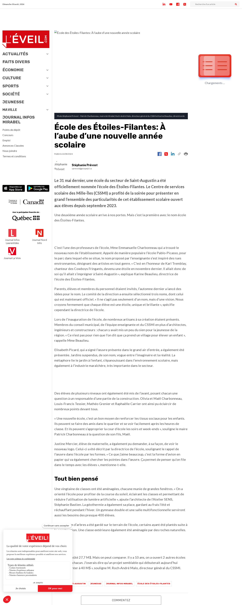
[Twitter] (186, 4)
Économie (13, 70)
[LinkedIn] (165, 4)
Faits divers (16, 62)
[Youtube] (172, 4)
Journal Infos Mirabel (18, 119)
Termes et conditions (14, 156)
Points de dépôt (11, 129)
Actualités (15, 54)
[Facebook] (179, 4)
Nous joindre (9, 150)
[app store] (13, 188)
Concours (7, 135)
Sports (10, 86)
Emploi (6, 140)
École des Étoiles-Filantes (153, 583)
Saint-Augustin (76, 583)
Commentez (121, 600)
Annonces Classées (13, 145)
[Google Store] (38, 188)
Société (11, 94)
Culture (11, 78)
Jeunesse (13, 102)
